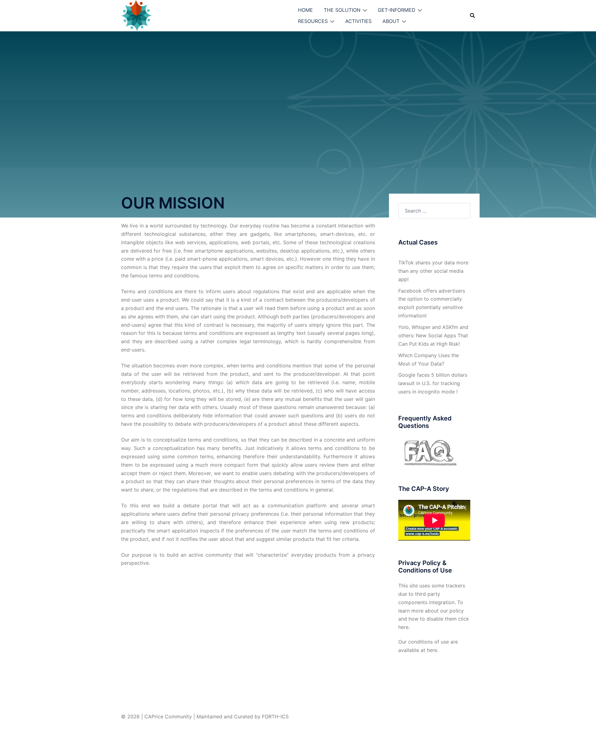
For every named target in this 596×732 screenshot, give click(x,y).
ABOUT (391, 21)
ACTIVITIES (358, 21)
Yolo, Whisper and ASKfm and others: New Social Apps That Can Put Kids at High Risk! (433, 335)
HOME (305, 10)
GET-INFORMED (396, 10)
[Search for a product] (472, 15)
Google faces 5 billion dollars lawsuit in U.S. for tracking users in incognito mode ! (432, 383)
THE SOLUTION (342, 10)
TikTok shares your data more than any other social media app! (433, 270)
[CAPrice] (175, 15)
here (403, 627)
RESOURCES (313, 21)
